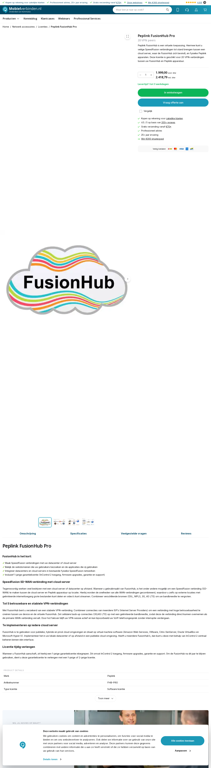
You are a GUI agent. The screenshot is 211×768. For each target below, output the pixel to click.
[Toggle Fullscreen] (127, 36)
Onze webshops (134, 2)
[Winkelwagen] (205, 9)
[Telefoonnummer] (178, 10)
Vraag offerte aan (173, 102)
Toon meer (104, 698)
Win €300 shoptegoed (158, 2)
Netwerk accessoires (23, 26)
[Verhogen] (151, 75)
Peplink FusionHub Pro (64, 26)
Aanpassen (181, 750)
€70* (118, 2)
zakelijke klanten (174, 118)
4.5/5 (199, 2)
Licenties (43, 26)
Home (5, 26)
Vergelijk (148, 111)
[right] (127, 279)
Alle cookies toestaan (182, 740)
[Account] (196, 10)
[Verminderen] (140, 75)
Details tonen (50, 759)
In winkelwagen (173, 92)
